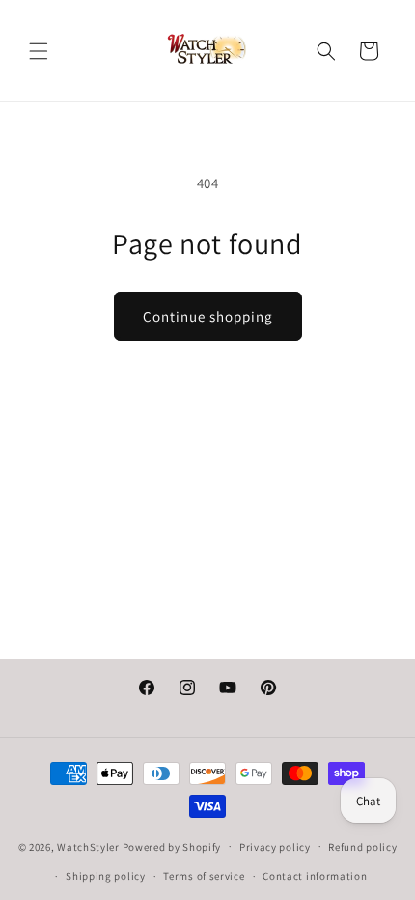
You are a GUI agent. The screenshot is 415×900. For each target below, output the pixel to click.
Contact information (315, 876)
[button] (38, 51)
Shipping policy (106, 876)
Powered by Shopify (172, 846)
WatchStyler (88, 846)
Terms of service (203, 876)
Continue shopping (208, 316)
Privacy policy (275, 847)
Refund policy (362, 847)
